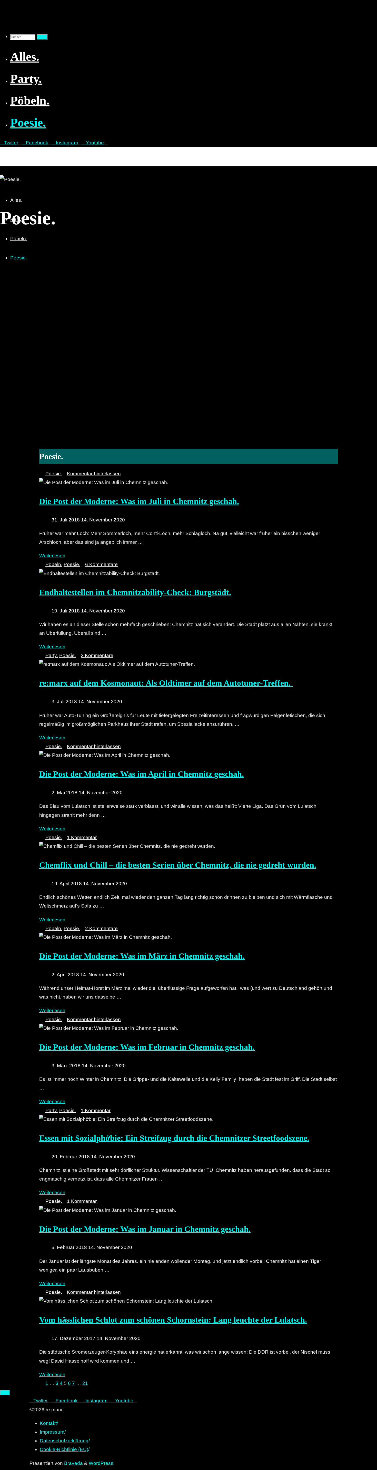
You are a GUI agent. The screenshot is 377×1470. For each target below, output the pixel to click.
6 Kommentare (101, 564)
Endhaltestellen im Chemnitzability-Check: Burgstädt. (135, 592)
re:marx (11, 152)
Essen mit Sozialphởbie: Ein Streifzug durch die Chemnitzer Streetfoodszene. (174, 1138)
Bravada (73, 1463)
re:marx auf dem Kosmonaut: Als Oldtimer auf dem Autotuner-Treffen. (166, 683)
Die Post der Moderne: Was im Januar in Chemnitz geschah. (145, 1229)
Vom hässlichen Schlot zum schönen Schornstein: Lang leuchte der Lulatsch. (173, 1319)
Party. (51, 655)
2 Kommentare (97, 655)
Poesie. (53, 473)
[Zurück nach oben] (5, 1392)
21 (85, 1383)
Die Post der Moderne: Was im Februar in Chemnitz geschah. (147, 1047)
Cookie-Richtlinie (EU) (64, 1449)
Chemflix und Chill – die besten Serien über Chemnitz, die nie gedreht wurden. (177, 865)
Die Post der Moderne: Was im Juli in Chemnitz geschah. (139, 501)
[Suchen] (42, 37)
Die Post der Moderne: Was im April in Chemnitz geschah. (141, 774)
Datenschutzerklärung (64, 1440)
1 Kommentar (82, 837)
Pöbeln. (53, 564)
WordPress (101, 1463)
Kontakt (48, 1423)
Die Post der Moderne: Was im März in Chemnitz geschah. (142, 956)
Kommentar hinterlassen (94, 473)
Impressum (52, 1432)
